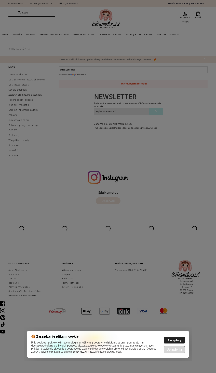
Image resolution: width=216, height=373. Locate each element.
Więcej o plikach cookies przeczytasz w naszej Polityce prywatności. (81, 351)
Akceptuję (174, 340)
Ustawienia (174, 349)
